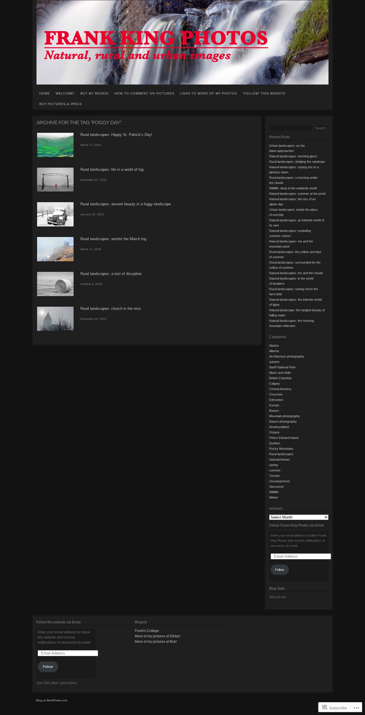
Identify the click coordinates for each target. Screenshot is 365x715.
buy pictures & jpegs (60, 104)
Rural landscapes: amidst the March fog (113, 239)
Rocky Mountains (281, 448)
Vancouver (276, 486)
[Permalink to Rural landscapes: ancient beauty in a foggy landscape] (55, 226)
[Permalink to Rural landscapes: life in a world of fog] (55, 191)
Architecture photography (286, 356)
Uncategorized (279, 481)
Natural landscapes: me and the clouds (296, 273)
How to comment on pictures (144, 93)
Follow (279, 569)
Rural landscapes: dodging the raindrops (297, 161)
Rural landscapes (281, 454)
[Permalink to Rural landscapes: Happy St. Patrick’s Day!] (55, 156)
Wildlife (274, 492)
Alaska (274, 345)
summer (275, 470)
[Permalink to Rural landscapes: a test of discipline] (55, 296)
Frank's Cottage (147, 631)
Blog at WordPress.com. (52, 700)
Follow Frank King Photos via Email (296, 525)
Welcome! (65, 93)
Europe (274, 405)
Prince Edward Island (284, 437)
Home (44, 93)
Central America (280, 389)
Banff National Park (282, 367)
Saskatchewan (279, 459)
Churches (276, 394)
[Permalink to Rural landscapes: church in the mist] (55, 330)
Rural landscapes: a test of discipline (110, 274)
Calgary (274, 383)
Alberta (274, 351)
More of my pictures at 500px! (157, 636)
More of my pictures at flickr (156, 642)
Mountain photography (284, 416)
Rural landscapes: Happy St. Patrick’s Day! (116, 134)
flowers (274, 410)
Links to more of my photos (208, 93)
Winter (273, 497)
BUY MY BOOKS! (94, 93)
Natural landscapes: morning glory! (293, 156)
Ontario (274, 432)
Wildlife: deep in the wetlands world (293, 188)
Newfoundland (279, 427)
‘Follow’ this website (264, 93)
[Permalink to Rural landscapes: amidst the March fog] (55, 261)
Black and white (280, 372)
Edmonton (276, 399)
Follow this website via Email (58, 622)
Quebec (274, 443)
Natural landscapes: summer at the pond (297, 193)
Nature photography (283, 421)
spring (273, 465)
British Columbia (280, 378)
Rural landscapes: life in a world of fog (111, 169)
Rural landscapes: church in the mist (110, 308)
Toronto (274, 475)
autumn (274, 361)
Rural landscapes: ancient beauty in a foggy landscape (125, 204)
